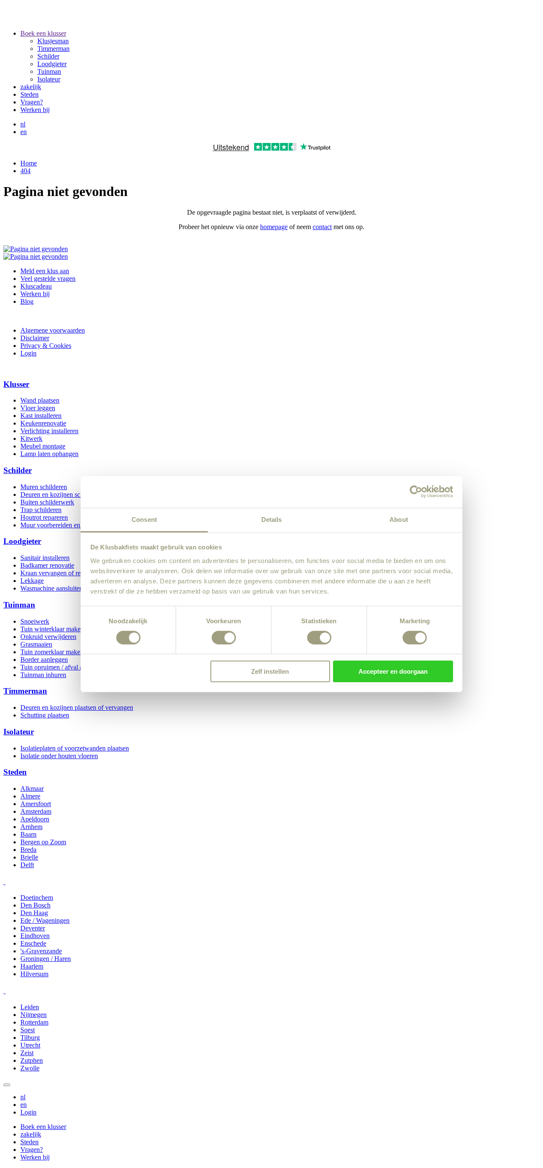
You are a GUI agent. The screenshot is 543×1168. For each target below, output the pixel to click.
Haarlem (31, 966)
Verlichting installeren (49, 430)
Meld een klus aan (44, 270)
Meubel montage (42, 446)
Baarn (28, 834)
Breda (28, 849)
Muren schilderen (43, 486)
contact (322, 226)
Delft (27, 864)
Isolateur (48, 79)
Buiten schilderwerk (47, 502)
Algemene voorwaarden (52, 330)
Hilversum (34, 974)
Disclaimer (34, 338)
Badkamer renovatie (47, 565)
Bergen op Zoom (43, 842)
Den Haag (34, 912)
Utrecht (30, 1045)
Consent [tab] (144, 519)
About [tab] (398, 519)
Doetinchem (36, 897)
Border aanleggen (44, 659)
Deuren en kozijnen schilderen (61, 494)
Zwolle (29, 1068)
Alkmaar (32, 788)
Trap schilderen (41, 509)
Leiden (29, 1007)
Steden (29, 94)
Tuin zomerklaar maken (52, 651)
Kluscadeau (36, 286)
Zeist (27, 1052)
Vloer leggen (37, 408)
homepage (274, 226)
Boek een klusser (43, 33)
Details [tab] (271, 519)
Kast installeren (41, 415)
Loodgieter (52, 63)
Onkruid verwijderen (48, 636)
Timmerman (53, 48)
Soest (27, 1030)
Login (28, 353)
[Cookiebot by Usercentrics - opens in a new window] (416, 491)
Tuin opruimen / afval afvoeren (61, 667)
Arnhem (31, 826)
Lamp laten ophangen (49, 453)
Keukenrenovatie (43, 423)
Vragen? (31, 102)
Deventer (32, 928)
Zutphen (31, 1060)
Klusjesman (53, 41)
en (23, 131)
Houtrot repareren (44, 517)
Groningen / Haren (45, 958)
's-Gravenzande (41, 951)
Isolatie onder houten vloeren (59, 755)
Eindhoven (35, 935)
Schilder (48, 56)
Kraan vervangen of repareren (60, 573)
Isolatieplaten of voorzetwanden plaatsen (74, 748)
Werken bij (35, 109)
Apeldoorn (34, 819)
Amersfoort (35, 803)
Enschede (33, 943)
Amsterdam (35, 811)
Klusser (16, 384)
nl (22, 124)
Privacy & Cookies (45, 345)
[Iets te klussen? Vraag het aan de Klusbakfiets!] (35, 256)
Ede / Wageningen (45, 920)
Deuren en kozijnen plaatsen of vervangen (76, 707)
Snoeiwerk (34, 621)
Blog (27, 301)
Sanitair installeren (45, 557)
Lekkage (32, 580)
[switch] (224, 637)
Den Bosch (35, 905)
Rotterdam (34, 1022)
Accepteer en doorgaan (393, 671)
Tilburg (30, 1037)
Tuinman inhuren (43, 674)
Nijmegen (33, 1014)
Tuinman (49, 71)
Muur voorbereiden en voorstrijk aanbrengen (80, 525)
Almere (30, 796)
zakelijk (30, 86)
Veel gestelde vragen (48, 278)
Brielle (29, 857)
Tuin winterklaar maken (52, 629)
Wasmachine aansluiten (51, 588)
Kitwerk (31, 438)
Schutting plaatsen (44, 715)
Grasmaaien (36, 644)
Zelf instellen (270, 671)
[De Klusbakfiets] (115, 18)
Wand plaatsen (39, 400)
